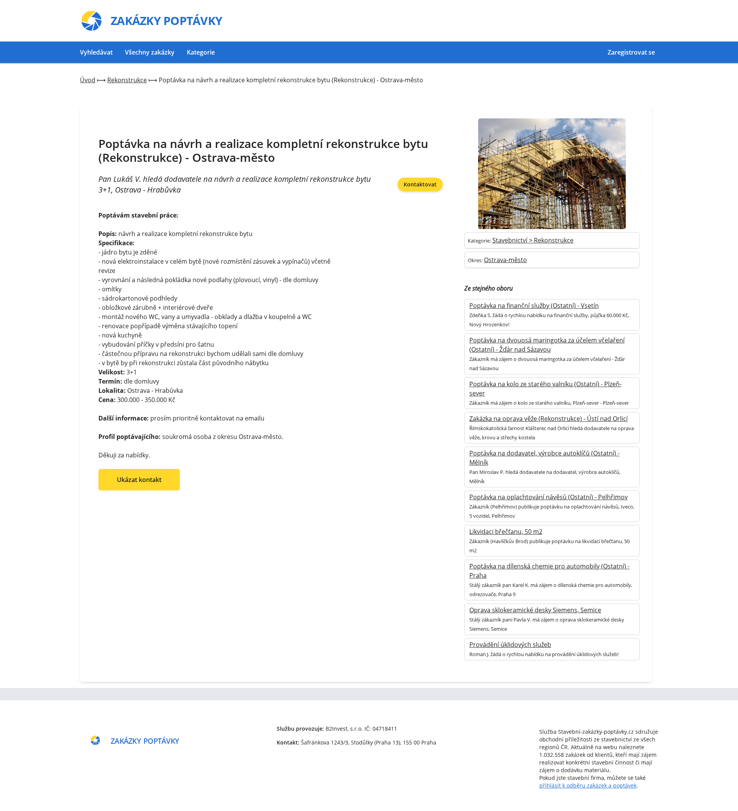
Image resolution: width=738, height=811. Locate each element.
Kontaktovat (420, 184)
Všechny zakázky (150, 52)
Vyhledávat (96, 52)
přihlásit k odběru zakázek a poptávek (588, 785)
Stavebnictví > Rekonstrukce (532, 240)
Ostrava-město (505, 260)
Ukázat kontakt (139, 479)
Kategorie (201, 52)
